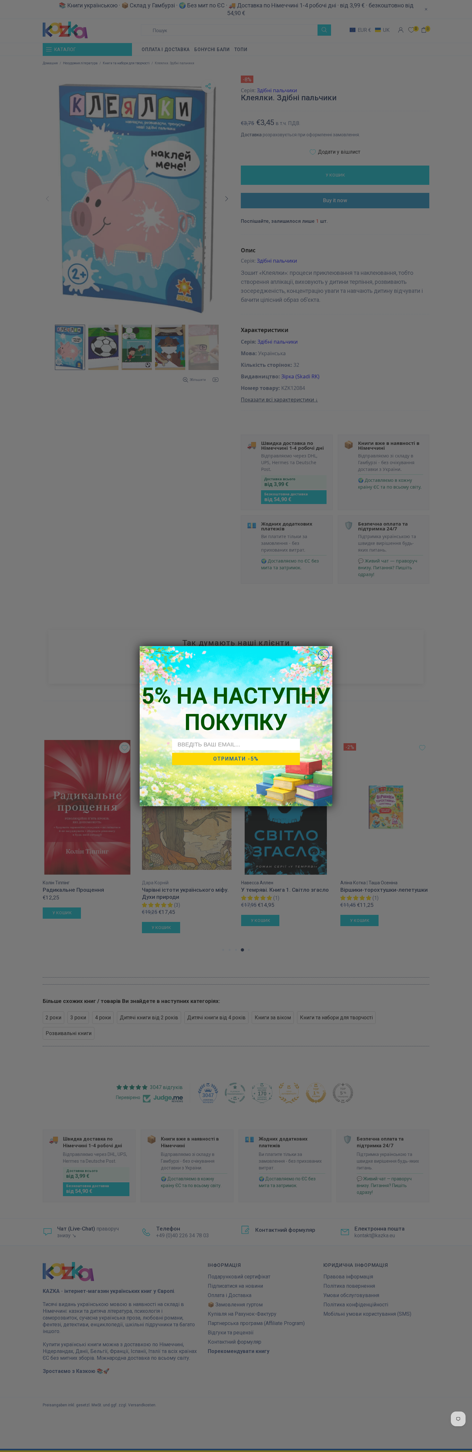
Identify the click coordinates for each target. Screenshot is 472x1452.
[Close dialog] (323, 655)
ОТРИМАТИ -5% (236, 759)
